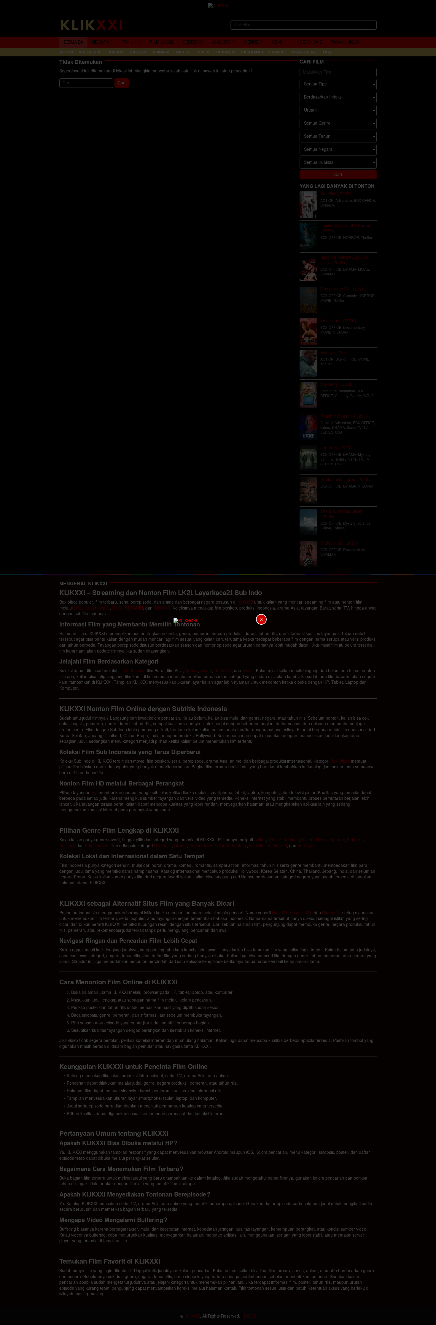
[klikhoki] (218, 662)
